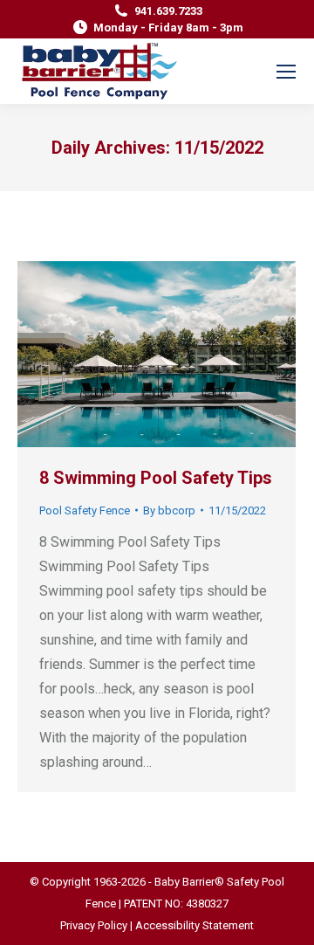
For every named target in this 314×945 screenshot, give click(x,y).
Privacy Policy (93, 925)
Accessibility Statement (194, 925)
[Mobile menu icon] (286, 71)
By (169, 510)
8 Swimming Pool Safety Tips (155, 477)
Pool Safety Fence (84, 510)
